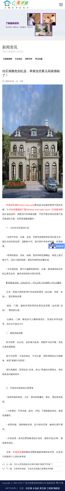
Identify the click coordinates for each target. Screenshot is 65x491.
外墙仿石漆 (18, 452)
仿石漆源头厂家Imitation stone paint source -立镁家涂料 (37, 209)
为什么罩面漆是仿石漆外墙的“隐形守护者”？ (33, 464)
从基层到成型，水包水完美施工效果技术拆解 (33, 469)
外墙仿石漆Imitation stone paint (20, 205)
